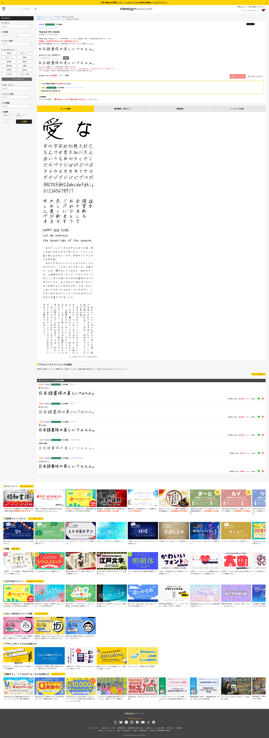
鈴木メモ (73, 384)
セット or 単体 (8, 94)
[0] (263, 11)
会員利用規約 (121, 728)
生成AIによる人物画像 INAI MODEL (160, 730)
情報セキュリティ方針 (108, 728)
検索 (25, 121)
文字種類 (7, 103)
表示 (66, 58)
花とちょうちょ (44, 388)
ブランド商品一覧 (257, 374)
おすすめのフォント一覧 (34, 581)
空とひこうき (43, 407)
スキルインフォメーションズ (57, 19)
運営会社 (179, 728)
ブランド (7, 23)
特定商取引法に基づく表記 (135, 728)
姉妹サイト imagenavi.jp (124, 730)
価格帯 (6, 112)
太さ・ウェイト (9, 85)
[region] (151, 62)
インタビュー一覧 (40, 613)
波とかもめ (42, 425)
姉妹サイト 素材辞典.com (140, 730)
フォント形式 (8, 41)
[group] (18, 501)
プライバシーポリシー (93, 728)
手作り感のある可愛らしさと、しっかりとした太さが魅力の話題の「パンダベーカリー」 (134, 2)
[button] (2, 2)
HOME (39, 17)
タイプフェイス (46, 17)
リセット (6, 121)
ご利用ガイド (149, 728)
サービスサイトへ (57, 674)
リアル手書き (56, 17)
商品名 (6, 32)
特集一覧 (14, 549)
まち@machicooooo (77, 458)
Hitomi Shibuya (75, 440)
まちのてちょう (44, 461)
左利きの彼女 (43, 443)
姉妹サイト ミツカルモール (106, 730)
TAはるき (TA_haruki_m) (50, 91)
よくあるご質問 (159, 728)
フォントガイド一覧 (34, 518)
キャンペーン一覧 (26, 486)
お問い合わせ (170, 728)
